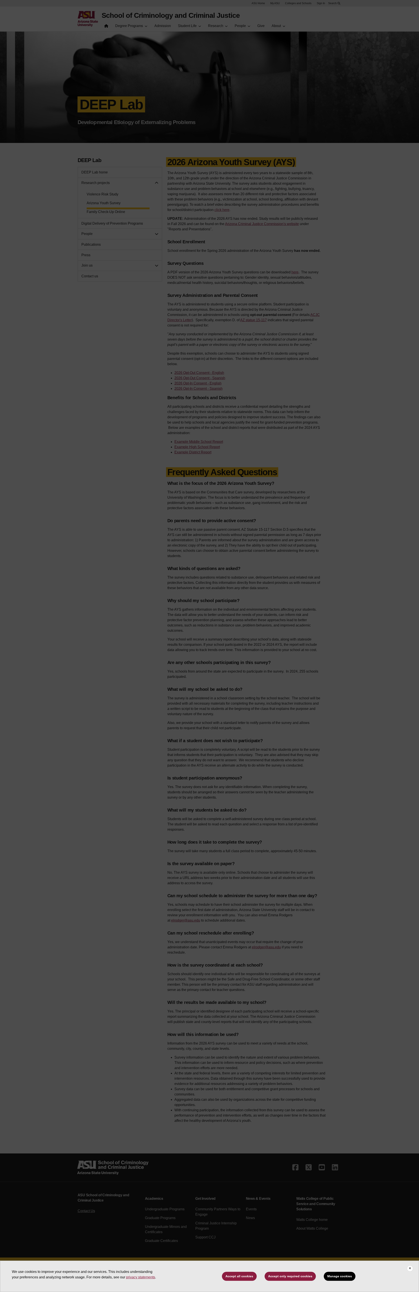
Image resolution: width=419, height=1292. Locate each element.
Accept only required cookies (290, 1276)
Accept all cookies (239, 1276)
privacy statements (140, 1277)
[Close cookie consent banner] (410, 1268)
